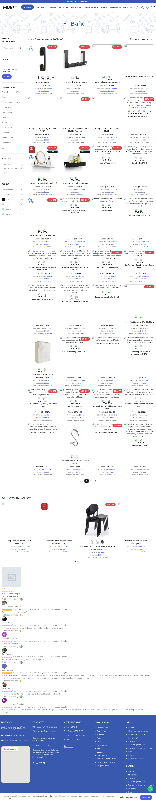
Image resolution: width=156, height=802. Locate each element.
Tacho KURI (107, 210)
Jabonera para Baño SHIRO (107, 297)
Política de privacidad (137, 734)
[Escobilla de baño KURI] (43, 288)
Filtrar (7, 76)
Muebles (5, 133)
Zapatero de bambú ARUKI (20, 541)
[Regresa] (65, 23)
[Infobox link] (78, 2)
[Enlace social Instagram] (37, 763)
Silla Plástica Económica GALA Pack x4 (97, 546)
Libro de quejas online (41, 745)
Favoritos (132, 789)
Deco (4, 117)
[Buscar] (142, 7)
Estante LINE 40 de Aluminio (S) (43, 183)
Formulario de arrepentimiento (141, 748)
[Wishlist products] (147, 7)
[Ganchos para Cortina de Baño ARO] (139, 392)
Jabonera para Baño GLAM (107, 343)
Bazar (4, 97)
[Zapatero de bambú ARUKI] (20, 520)
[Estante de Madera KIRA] (136, 520)
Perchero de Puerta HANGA (75, 82)
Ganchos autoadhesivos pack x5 (139, 76)
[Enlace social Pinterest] (44, 763)
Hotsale (131, 741)
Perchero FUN (42, 82)
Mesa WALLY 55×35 (107, 163)
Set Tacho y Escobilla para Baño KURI (139, 266)
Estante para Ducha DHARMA (75, 183)
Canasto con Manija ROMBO (75, 302)
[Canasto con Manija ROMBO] (75, 289)
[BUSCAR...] (21, 48)
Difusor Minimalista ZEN (139, 215)
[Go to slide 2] (78, 561)
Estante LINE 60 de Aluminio (42, 235)
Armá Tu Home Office (11, 92)
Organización (7, 138)
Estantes (5, 122)
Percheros (6, 143)
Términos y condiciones (138, 731)
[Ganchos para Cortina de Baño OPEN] (75, 438)
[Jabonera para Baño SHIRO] (107, 286)
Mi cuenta (132, 775)
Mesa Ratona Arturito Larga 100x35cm (74, 211)
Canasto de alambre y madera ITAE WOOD (42, 268)
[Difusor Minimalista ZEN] (139, 202)
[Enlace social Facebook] (33, 763)
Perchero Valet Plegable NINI (59, 541)
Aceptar (146, 797)
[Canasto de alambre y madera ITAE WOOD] (43, 254)
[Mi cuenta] (137, 7)
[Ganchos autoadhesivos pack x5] (139, 59)
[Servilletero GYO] (139, 430)
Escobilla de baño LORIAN (42, 432)
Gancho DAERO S (139, 163)
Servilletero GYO (139, 445)
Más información (128, 797)
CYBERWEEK (8, 112)
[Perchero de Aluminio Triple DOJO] (75, 254)
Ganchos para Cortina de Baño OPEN (75, 462)
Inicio (30, 39)
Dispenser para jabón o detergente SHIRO (139, 353)
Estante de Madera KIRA (136, 541)
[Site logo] (10, 7)
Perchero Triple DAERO (107, 267)
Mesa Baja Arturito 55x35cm (107, 82)
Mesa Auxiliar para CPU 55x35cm (139, 322)
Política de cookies (136, 759)
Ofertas (131, 755)
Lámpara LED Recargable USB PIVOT (42, 129)
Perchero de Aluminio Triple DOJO (75, 268)
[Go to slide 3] (80, 561)
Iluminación (7, 127)
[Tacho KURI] (107, 200)
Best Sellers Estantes (11, 102)
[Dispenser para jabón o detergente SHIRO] (139, 340)
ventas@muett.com (46, 731)
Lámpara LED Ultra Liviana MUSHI (107, 129)
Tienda (131, 727)
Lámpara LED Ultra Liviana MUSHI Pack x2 (75, 129)
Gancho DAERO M (75, 406)
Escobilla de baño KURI (42, 299)
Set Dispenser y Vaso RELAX (107, 432)
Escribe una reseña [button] (10, 596)
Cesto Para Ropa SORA (42, 374)
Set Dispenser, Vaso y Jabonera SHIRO (43, 405)
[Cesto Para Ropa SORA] (43, 351)
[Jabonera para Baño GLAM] (107, 339)
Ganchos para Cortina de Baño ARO (139, 405)
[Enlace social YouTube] (40, 763)
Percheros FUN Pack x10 (139, 116)
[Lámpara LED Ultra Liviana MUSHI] (107, 111)
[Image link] (68, 751)
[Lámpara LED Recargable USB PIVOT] (43, 111)
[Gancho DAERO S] (139, 150)
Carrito (131, 771)
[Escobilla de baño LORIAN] (43, 426)
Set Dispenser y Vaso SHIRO (74, 352)
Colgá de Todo (8, 107)
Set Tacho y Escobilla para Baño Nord (107, 407)
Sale (3, 148)
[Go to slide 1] (75, 561)
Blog (130, 752)
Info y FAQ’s (133, 738)
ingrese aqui (37, 757)
